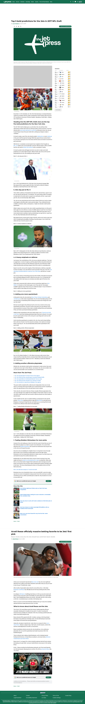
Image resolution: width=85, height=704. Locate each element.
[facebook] (70, 1)
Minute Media (7, 700)
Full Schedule (58, 109)
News (13, 1)
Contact (28, 695)
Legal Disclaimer (17, 697)
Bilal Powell (39, 400)
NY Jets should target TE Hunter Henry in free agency (27, 375)
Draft (18, 521)
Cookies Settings (57, 697)
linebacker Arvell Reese (19, 589)
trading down (40, 136)
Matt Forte (20, 400)
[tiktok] (77, 1)
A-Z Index (44, 697)
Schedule (22, 1)
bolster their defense (28, 147)
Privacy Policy (45, 695)
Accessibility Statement (31, 697)
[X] (73, 1)
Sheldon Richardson (25, 446)
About (15, 695)
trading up (49, 136)
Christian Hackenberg (42, 297)
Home (15, 521)
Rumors (17, 1)
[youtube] (75, 1)
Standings (28, 1)
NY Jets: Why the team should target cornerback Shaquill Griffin (29, 377)
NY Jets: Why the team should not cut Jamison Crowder (28, 380)
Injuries (36, 1)
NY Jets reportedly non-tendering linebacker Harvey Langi (28, 379)
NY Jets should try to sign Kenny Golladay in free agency (28, 382)
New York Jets (35, 581)
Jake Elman (15, 539)
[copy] (20, 26)
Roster (32, 1)
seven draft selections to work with (28, 130)
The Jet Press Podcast (44, 1)
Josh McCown (17, 298)
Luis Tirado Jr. (16, 23)
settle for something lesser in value (31, 460)
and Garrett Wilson (45, 649)
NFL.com (16, 145)
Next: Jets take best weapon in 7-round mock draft (25, 469)
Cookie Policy (68, 695)
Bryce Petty (34, 297)
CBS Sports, (22, 594)
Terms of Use (56, 695)
